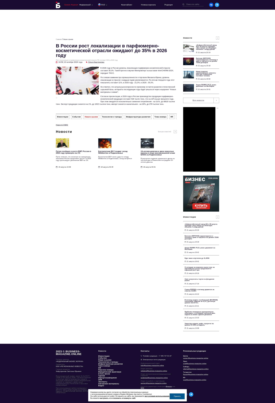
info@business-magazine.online (152, 365)
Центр (185, 356)
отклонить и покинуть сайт (124, 398)
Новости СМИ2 (62, 125)
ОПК (100, 380)
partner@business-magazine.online (154, 383)
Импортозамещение (107, 378)
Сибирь (186, 367)
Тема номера (104, 366)
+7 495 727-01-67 (165, 356)
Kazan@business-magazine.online (195, 374)
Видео (101, 386)
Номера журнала (148, 5)
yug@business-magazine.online (194, 380)
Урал (185, 361)
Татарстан (187, 372)
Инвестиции (103, 356)
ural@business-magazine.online (194, 363)
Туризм (101, 376)
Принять (177, 396)
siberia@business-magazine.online (196, 369)
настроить (104, 398)
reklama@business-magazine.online (154, 371)
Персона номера (106, 370)
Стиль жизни (104, 374)
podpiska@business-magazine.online (154, 378)
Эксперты (102, 382)
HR (99, 368)
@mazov (169, 386)
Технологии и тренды (108, 362)
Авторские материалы (108, 384)
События (102, 358)
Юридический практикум (109, 372)
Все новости (198, 100)
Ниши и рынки (68, 39)
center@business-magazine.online (195, 358)
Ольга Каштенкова (96, 62)
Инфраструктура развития (110, 364)
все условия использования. (157, 396)
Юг (184, 377)
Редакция (168, 5)
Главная (59, 39)
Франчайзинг (126, 5)
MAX (142, 388)
